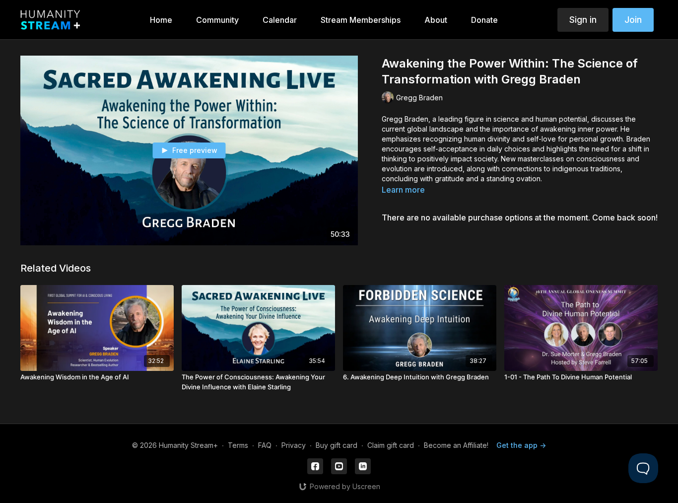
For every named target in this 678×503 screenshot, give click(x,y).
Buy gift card (336, 445)
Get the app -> (521, 445)
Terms (238, 445)
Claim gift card (390, 445)
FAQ (264, 445)
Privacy (293, 445)
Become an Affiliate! (456, 445)
